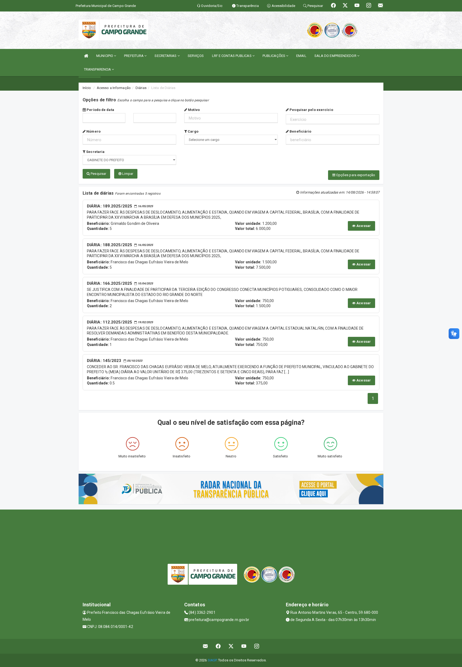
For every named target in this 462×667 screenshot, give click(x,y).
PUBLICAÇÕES (274, 56)
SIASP (212, 660)
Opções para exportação (355, 175)
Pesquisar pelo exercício (311, 110)
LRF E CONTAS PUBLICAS (232, 56)
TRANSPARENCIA (98, 69)
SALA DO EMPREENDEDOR (335, 56)
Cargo (192, 131)
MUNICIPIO (105, 56)
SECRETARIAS (166, 56)
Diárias (141, 88)
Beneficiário (300, 131)
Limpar (127, 174)
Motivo (193, 110)
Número (93, 131)
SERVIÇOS (196, 56)
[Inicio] (86, 56)
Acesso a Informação (114, 88)
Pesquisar (98, 174)
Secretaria (95, 152)
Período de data (100, 110)
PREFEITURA (134, 56)
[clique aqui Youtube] (244, 646)
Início (87, 88)
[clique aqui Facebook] (218, 646)
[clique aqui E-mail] (205, 646)
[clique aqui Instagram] (256, 646)
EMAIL (301, 56)
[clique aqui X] (231, 646)
